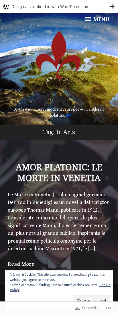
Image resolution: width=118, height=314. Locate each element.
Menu (100, 20)
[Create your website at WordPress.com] (59, 6)
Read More (21, 264)
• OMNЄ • (59, 99)
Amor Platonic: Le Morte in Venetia (59, 172)
